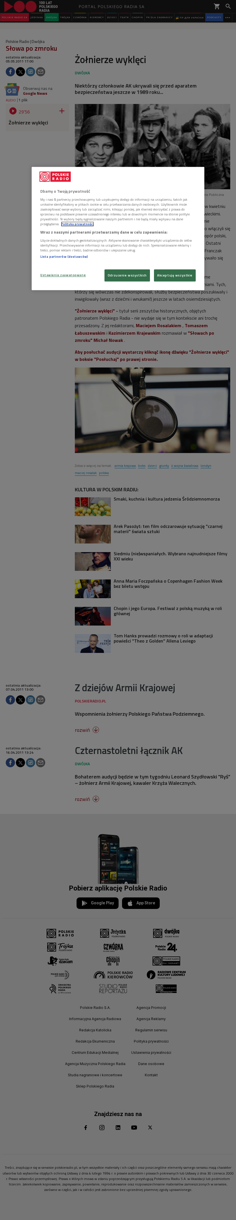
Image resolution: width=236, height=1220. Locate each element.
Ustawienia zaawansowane (63, 275)
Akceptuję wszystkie (175, 275)
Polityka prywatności (77, 224)
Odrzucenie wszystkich (127, 275)
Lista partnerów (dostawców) (64, 256)
